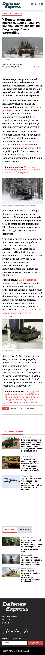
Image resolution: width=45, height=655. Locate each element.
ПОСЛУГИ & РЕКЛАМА (9, 616)
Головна (5, 13)
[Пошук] (36, 4)
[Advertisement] (23, 507)
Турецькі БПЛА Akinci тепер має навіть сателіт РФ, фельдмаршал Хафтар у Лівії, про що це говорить (31, 484)
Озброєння (29, 408)
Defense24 (28, 141)
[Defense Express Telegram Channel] (25, 631)
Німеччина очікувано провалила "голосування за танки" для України (22, 170)
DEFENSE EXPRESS (12, 64)
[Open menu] (41, 4)
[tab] (9, 529)
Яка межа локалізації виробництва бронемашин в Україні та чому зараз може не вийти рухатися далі (31, 545)
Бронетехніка (16, 408)
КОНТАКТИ (6, 623)
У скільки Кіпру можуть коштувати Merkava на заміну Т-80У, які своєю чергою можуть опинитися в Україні (30, 464)
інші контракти (25, 144)
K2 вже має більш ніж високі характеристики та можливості (21, 313)
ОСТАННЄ (10, 529)
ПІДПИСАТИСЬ (35, 643)
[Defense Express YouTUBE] (12, 631)
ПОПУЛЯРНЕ (25, 529)
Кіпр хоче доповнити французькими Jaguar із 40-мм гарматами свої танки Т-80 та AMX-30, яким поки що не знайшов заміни (31, 445)
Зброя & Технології (15, 13)
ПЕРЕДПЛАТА (7, 620)
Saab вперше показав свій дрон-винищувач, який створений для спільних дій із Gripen (31, 561)
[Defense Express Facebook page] (6, 631)
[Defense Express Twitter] (18, 631)
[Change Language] (32, 4)
